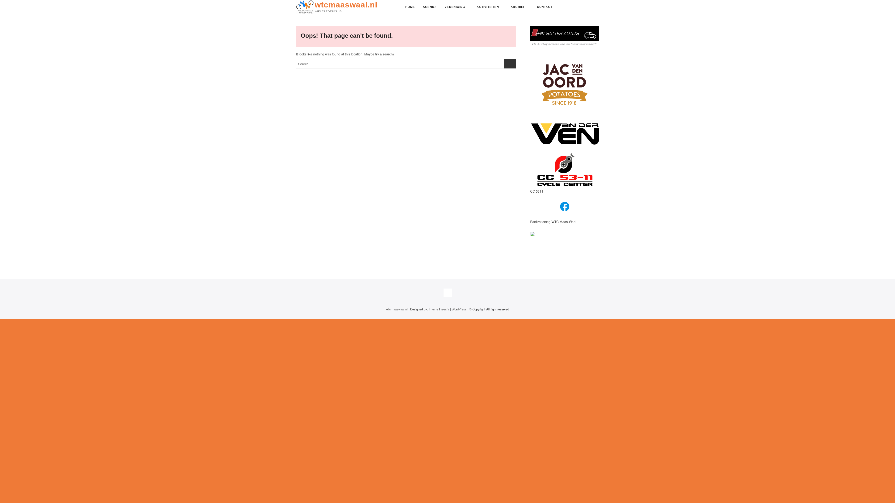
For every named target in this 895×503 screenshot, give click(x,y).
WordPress (459, 309)
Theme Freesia (439, 309)
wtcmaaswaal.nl (346, 4)
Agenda (430, 7)
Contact (544, 7)
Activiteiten (488, 7)
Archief (518, 7)
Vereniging (455, 7)
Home (410, 7)
